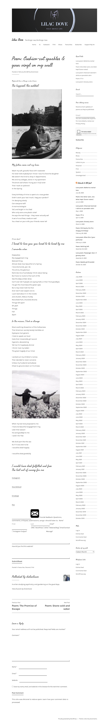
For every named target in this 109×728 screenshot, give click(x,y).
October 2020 (80, 479)
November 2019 (81, 515)
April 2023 (79, 384)
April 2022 (79, 424)
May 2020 (79, 495)
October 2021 (80, 443)
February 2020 (80, 505)
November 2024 (81, 326)
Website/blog (54, 528)
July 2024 (79, 339)
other (46, 528)
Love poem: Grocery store (84, 82)
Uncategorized (80, 175)
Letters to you (80, 162)
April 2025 (79, 309)
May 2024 (79, 345)
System (78, 172)
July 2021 (79, 453)
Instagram (16, 478)
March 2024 (80, 352)
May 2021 (79, 459)
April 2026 (79, 283)
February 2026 (80, 290)
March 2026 (80, 286)
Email (52, 524)
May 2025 (79, 306)
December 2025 (81, 293)
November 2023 (81, 365)
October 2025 (80, 296)
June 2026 (79, 280)
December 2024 (81, 322)
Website (14, 680)
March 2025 (80, 313)
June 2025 (79, 303)
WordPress (39, 528)
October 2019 (80, 518)
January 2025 (80, 319)
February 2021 (80, 466)
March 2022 (80, 427)
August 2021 (80, 450)
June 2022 (79, 417)
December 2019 (81, 512)
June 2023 (79, 378)
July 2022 (79, 414)
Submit (15, 561)
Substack (46, 45)
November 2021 (81, 440)
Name (61, 520)
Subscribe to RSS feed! (85, 183)
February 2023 (80, 391)
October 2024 (80, 329)
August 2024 (80, 336)
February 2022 (80, 430)
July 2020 (79, 489)
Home (34, 45)
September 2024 (81, 332)
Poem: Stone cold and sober (57, 606)
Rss (13, 505)
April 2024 (79, 349)
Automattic (93, 719)
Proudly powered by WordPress (67, 719)
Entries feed (80, 534)
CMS (32, 528)
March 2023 (80, 388)
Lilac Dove (17, 40)
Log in (78, 530)
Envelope (15, 496)
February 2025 (80, 316)
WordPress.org (81, 540)
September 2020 (81, 482)
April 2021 (79, 463)
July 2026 (79, 277)
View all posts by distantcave (22, 589)
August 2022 (80, 411)
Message (49, 531)
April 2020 (79, 499)
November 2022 (81, 401)
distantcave (34, 72)
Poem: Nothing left (82, 246)
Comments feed (81, 537)
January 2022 (80, 433)
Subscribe (78, 45)
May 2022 (79, 420)
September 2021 (81, 446)
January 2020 (80, 508)
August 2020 (80, 486)
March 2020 (80, 502)
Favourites (68, 45)
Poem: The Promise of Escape (24, 606)
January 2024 (80, 358)
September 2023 (81, 371)
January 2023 (80, 394)
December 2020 (81, 473)
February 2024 (80, 355)
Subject (23, 531)
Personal (28, 567)
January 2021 (80, 469)
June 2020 (79, 492)
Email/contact (65, 528)
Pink (54, 45)
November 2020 (81, 476)
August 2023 (80, 375)
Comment (16, 635)
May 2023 (79, 381)
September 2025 (81, 300)
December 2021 (81, 437)
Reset (20, 561)
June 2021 (79, 456)
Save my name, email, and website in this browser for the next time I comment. (40, 687)
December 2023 (81, 362)
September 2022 (81, 407)
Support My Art (90, 45)
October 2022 (80, 404)
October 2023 (80, 368)
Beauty (78, 153)
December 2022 (81, 398)
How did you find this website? (22, 546)
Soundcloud (16, 487)
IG (39, 45)
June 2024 (79, 342)
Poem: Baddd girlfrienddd (85, 262)
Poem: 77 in (79, 78)
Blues (60, 45)
